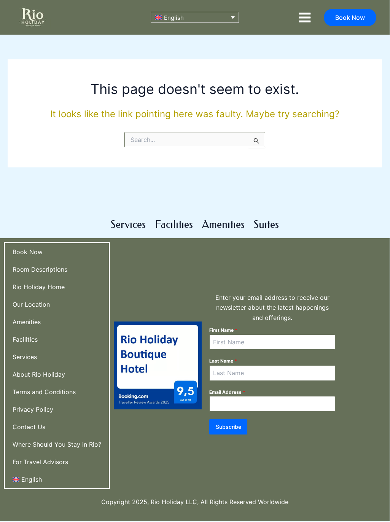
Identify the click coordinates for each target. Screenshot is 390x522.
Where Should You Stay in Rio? (57, 444)
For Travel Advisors (40, 462)
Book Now (28, 252)
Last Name (223, 361)
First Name (223, 330)
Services (128, 224)
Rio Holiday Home (39, 287)
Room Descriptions (40, 269)
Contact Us (29, 427)
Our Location (31, 304)
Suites (266, 224)
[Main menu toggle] (304, 17)
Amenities (223, 224)
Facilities (174, 224)
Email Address (227, 392)
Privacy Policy (33, 409)
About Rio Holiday (39, 374)
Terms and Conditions (44, 392)
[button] (350, 17)
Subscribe (228, 426)
